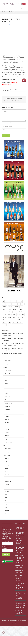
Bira (5, 445)
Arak (6, 461)
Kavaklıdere (22, 311)
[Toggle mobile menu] (25, 8)
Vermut (7, 510)
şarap (4, 325)
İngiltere (7, 413)
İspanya (7, 422)
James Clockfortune (10, 345)
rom (18, 317)
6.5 (18, 301)
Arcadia (10, 306)
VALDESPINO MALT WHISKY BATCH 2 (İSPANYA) (20, 578)
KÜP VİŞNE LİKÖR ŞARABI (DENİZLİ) (12, 338)
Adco (22, 304)
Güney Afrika (8, 403)
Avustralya (7, 387)
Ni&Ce (9, 317)
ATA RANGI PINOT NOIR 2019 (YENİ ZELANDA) (19, 541)
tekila (19, 319)
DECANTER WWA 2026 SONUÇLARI (19, 612)
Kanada (7, 432)
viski (3, 90)
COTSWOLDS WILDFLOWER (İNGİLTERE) (13, 343)
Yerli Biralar (8, 448)
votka (13, 322)
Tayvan (7, 439)
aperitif (4, 306)
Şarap (5, 367)
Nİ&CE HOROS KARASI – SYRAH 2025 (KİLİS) (20, 586)
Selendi (22, 317)
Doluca (15, 311)
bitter (4, 309)
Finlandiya (7, 396)
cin (3, 311)
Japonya (7, 429)
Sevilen (5, 319)
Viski (18, 89)
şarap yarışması (11, 325)
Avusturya (7, 390)
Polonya (7, 435)
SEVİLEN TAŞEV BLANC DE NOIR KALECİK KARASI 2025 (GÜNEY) (20, 604)
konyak (4, 314)
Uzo (6, 507)
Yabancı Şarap (8, 374)
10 (18, 304)
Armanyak (7, 465)
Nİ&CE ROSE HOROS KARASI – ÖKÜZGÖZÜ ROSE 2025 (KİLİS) (20, 559)
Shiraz (15, 319)
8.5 (9, 304)
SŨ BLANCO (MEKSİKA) (19, 571)
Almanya (7, 383)
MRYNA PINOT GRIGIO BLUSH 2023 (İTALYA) (20, 533)
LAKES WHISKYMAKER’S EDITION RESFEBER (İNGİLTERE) (20, 595)
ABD (6, 380)
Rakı (6, 494)
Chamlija (21, 309)
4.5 (6, 301)
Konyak (7, 484)
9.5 (15, 304)
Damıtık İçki (8, 481)
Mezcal (4, 317)
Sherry (7, 501)
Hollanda (7, 406)
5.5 (12, 301)
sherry (10, 319)
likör (23, 314)
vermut (4, 322)
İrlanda (7, 416)
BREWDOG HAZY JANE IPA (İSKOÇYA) (13, 333)
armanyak (16, 306)
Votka (6, 514)
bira (21, 306)
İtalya (6, 426)
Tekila (6, 504)
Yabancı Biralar (9, 452)
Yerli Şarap (8, 370)
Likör (6, 487)
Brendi (6, 471)
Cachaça (7, 474)
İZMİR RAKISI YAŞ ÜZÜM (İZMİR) (11, 353)
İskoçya (15, 89)
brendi (9, 309)
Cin (6, 478)
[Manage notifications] (3, 632)
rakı (14, 317)
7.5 (3, 304)
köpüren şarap (11, 314)
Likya (18, 314)
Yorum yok (7, 90)
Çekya (6, 393)
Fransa (7, 400)
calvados (14, 309)
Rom (6, 497)
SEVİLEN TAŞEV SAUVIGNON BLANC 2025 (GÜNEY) (20, 549)
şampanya (19, 322)
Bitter (6, 468)
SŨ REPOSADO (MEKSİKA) (20, 566)
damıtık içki (9, 311)
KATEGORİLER (7, 361)
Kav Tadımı (7, 364)
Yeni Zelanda (8, 442)
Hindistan (7, 409)
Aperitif (7, 458)
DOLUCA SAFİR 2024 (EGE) (20, 528)
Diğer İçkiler (7, 455)
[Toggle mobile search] (22, 8)
